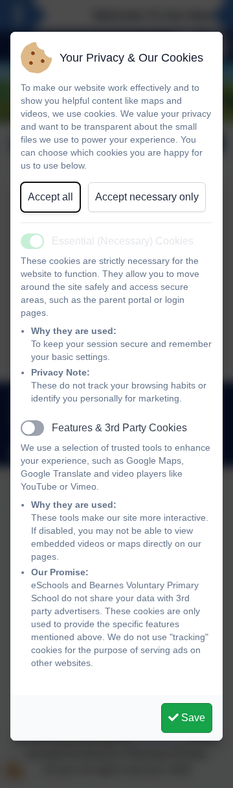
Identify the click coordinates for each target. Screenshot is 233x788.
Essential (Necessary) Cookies (123, 240)
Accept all (50, 196)
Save (192, 717)
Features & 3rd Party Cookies (119, 427)
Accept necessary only (147, 196)
